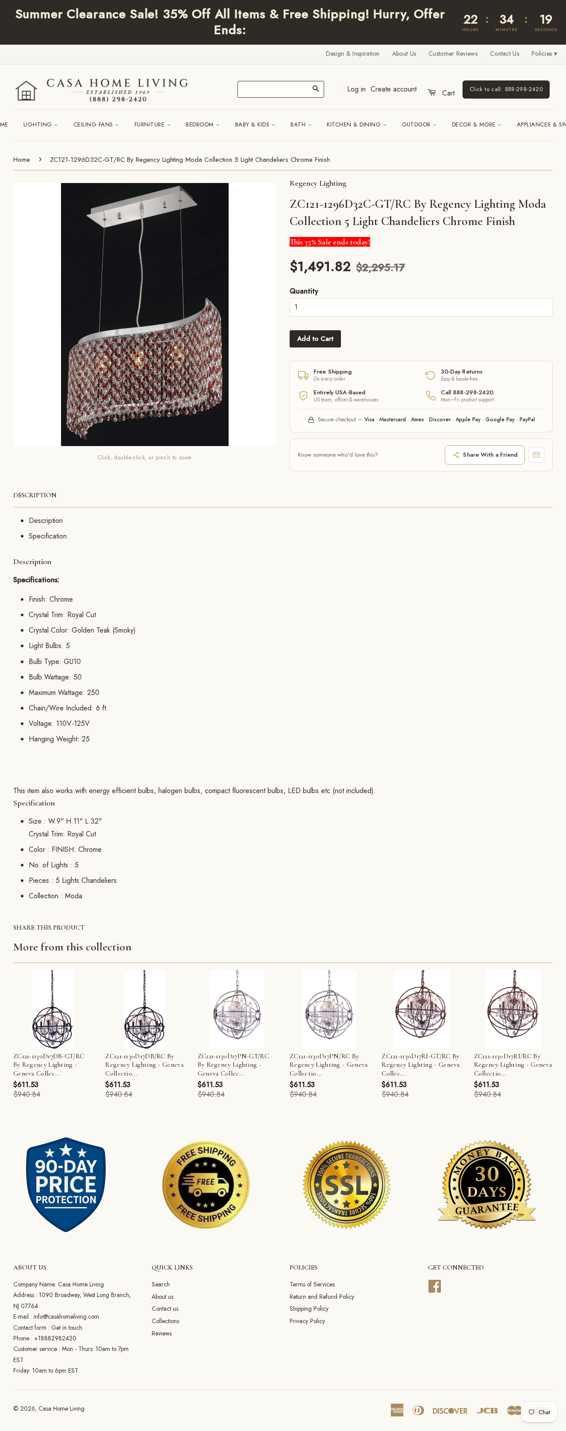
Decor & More (475, 124)
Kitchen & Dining (355, 124)
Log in (356, 89)
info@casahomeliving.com (66, 1316)
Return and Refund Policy (322, 1296)
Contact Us (504, 53)
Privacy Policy (307, 1321)
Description (35, 495)
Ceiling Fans (94, 124)
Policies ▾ (544, 53)
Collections (165, 1321)
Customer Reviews (453, 53)
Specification (48, 536)
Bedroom (201, 124)
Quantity (304, 291)
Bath (299, 124)
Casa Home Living (61, 1408)
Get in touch (66, 1327)
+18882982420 (55, 1338)
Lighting (38, 124)
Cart (447, 93)
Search (161, 1284)
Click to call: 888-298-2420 (506, 89)
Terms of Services (312, 1284)
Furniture (150, 124)
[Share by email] (536, 455)
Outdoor (417, 124)
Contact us (165, 1308)
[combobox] (281, 89)
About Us (404, 53)
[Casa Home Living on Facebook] (434, 1284)
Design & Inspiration (353, 53)
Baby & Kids (253, 124)
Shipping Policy (309, 1308)
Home (21, 159)
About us (162, 1296)
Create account (394, 89)
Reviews (162, 1333)
